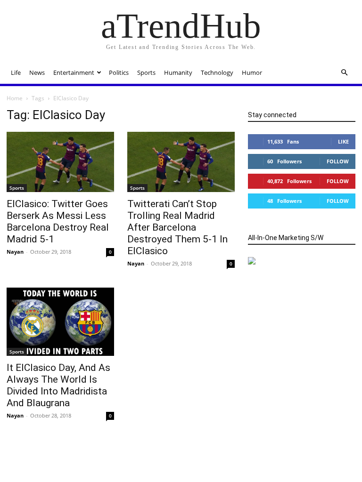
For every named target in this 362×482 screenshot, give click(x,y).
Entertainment (73, 72)
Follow (338, 161)
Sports (146, 72)
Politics (119, 72)
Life (16, 72)
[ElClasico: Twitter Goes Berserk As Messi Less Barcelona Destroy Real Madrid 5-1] (60, 162)
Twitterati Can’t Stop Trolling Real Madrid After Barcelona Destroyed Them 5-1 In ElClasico (177, 227)
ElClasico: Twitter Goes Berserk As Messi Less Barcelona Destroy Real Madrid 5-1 (58, 221)
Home (15, 98)
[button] (344, 72)
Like (343, 141)
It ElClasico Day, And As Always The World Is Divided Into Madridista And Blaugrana (58, 385)
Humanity (178, 72)
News (37, 72)
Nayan (15, 251)
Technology (217, 72)
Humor (252, 72)
